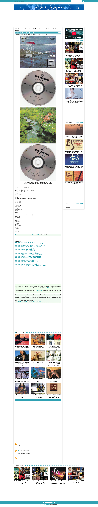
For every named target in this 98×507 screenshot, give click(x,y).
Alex (18, 450)
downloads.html (47, 287)
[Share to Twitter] (60, 32)
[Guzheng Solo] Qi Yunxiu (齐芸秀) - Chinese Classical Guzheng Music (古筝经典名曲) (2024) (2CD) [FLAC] (74, 101)
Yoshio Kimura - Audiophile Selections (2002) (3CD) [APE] (26, 260)
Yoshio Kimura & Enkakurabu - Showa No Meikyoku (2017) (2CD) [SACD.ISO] (30, 245)
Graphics (57, 1)
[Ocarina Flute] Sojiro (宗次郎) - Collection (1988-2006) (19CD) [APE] (22, 364)
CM (29, 234)
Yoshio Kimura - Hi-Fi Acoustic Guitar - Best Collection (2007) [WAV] (28, 257)
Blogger (57, 505)
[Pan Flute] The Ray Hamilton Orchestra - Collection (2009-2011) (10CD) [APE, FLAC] (54, 364)
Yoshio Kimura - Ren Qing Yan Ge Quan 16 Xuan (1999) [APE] (26, 261)
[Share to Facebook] (56, 32)
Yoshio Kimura (44, 34)
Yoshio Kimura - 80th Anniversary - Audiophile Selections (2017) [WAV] (29, 244)
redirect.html (39, 290)
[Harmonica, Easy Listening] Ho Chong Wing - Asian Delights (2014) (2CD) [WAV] (53, 380)
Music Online (52, 1)
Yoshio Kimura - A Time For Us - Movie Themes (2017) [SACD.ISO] (28, 246)
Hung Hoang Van (47, 505)
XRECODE (39, 301)
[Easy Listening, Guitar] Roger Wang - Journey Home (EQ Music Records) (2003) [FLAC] (38, 396)
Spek (25, 301)
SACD (39, 34)
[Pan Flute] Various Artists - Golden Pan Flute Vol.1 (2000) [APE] (38, 380)
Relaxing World (47, 504)
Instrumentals (29, 34)
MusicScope (20, 301)
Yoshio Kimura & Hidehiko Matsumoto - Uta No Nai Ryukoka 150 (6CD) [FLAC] (30, 252)
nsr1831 (19, 443)
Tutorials (62, 1)
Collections (46, 1)
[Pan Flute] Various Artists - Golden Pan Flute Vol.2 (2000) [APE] (22, 396)
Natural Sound (35, 34)
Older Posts (57, 400)
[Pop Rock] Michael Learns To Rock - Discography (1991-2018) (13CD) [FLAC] (22, 482)
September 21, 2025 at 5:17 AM (26, 458)
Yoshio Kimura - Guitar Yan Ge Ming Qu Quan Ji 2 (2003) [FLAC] (27, 258)
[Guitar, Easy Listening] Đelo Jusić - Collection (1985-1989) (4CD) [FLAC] (53, 348)
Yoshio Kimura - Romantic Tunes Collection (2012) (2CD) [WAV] (27, 253)
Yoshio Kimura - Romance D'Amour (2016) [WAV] (24, 248)
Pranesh (19, 458)
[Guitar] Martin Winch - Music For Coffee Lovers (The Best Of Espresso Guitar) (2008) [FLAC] (54, 396)
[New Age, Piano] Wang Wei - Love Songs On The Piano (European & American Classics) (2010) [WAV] (58, 482)
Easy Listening (20, 34)
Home (35, 1)
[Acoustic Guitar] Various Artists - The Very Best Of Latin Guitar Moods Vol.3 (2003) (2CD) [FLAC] (22, 380)
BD (32, 234)
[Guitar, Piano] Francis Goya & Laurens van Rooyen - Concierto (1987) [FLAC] (38, 364)
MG (34, 234)
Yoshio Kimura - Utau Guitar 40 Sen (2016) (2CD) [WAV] (25, 249)
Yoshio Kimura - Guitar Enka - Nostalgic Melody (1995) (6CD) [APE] (28, 263)
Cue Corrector (29, 301)
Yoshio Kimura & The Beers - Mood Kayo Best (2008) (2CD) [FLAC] (28, 256)
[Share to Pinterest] (58, 32)
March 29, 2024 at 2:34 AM (24, 450)
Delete (21, 448)
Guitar (24, 34)
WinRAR (34, 301)
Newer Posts (18, 400)
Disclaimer (40, 1)
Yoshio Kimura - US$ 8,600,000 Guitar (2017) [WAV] (25, 242)
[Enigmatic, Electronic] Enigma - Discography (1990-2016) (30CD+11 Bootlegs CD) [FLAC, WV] (74, 55)
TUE (20, 32)
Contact (67, 1)
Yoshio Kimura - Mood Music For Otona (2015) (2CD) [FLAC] (26, 250)
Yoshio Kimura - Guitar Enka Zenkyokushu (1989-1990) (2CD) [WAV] (28, 264)
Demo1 (37, 234)
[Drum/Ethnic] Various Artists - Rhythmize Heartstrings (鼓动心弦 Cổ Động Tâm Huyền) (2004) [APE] (74, 167)
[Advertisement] (49, 19)
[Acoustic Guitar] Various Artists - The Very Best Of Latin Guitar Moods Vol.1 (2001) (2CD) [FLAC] (22, 348)
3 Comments (31, 32)
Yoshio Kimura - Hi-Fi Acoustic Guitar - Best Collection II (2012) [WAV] (28, 254)
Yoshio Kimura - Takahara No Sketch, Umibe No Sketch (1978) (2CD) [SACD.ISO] (30, 265)
